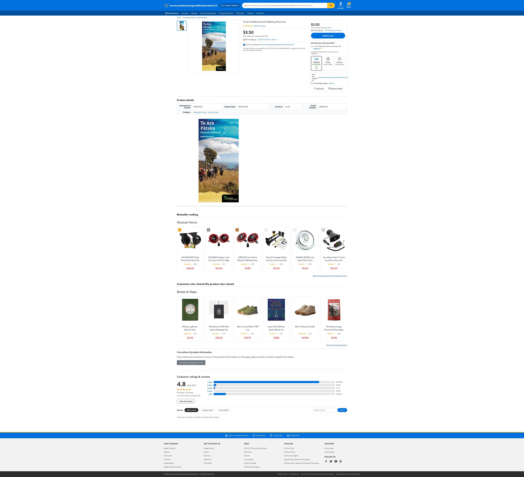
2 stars (209, 391)
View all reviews (186, 401)
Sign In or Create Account (238, 435)
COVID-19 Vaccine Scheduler (255, 448)
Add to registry (337, 88)
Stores (206, 452)
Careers (250, 13)
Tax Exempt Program (252, 467)
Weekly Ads (294, 435)
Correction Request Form (191, 362)
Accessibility (249, 459)
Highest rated (207, 410)
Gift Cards (208, 463)
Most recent (191, 410)
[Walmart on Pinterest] (340, 461)
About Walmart (169, 448)
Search (342, 410)
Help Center (261, 435)
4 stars (209, 385)
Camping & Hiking (189, 17)
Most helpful (224, 410)
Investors (167, 459)
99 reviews (261, 26)
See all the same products (336, 345)
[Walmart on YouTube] (335, 461)
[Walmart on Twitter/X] (330, 461)
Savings (194, 13)
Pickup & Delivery (226, 13)
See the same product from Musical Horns (330, 275)
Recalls (246, 455)
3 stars (209, 388)
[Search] (331, 5)
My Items (260, 13)
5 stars (209, 382)
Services (185, 13)
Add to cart (328, 35)
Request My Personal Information (297, 459)
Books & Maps (202, 17)
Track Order (277, 435)
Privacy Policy (289, 452)
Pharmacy (240, 13)
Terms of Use (289, 448)
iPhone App (328, 448)
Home (179, 17)
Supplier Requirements (172, 467)
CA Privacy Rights (291, 455)
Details (331, 83)
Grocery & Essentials (208, 13)
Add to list (320, 88)
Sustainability (169, 463)
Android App (329, 452)
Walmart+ (208, 459)
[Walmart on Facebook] (325, 461)
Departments (173, 13)
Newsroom (168, 455)
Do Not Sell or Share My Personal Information (301, 463)
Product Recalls (250, 463)
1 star (210, 394)
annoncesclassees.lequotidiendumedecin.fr (277, 44)
